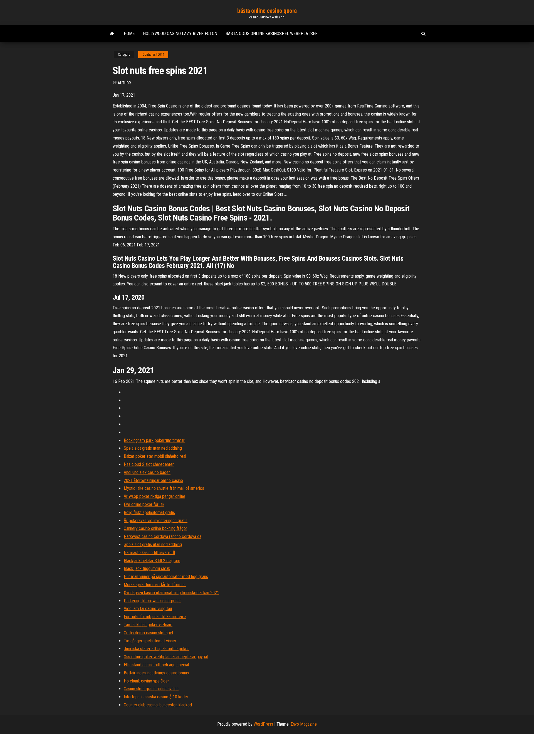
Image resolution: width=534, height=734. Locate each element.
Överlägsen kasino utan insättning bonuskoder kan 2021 (171, 592)
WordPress (263, 724)
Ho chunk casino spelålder (146, 681)
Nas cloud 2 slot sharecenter (149, 464)
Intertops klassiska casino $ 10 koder (156, 696)
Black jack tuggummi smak (147, 568)
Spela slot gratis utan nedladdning (153, 448)
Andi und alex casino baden (147, 472)
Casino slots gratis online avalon (151, 688)
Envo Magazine (304, 724)
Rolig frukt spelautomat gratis (149, 512)
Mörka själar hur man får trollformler (155, 584)
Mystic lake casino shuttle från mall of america (164, 488)
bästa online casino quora (267, 10)
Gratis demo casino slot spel (148, 632)
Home (129, 33)
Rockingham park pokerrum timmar (154, 440)
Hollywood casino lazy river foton (180, 33)
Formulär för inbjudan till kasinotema (155, 616)
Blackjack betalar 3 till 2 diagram (152, 560)
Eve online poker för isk (144, 504)
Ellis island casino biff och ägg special (156, 664)
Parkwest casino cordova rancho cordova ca (162, 536)
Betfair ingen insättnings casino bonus (156, 673)
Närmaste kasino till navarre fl (149, 552)
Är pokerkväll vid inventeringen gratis (155, 520)
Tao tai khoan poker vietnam (148, 624)
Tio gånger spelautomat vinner (150, 641)
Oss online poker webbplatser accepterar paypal (166, 656)
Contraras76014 (153, 55)
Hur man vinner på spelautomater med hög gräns (166, 576)
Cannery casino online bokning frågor (155, 528)
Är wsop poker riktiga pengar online (154, 496)
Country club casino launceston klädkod (158, 705)
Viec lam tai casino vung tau (148, 608)
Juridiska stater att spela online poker (156, 648)
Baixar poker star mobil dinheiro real (155, 456)
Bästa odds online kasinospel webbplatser (272, 33)
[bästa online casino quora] (112, 33)
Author (124, 83)
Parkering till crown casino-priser (152, 600)
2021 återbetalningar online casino (153, 480)
